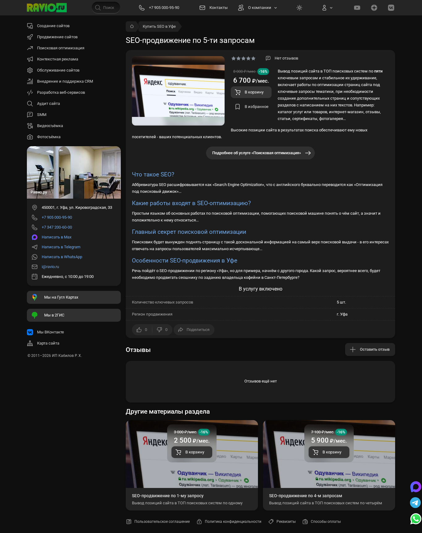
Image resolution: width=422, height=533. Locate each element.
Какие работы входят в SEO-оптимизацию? (191, 203)
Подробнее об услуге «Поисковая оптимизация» (256, 153)
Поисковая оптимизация (60, 48)
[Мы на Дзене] (374, 8)
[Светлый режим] (299, 8)
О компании (259, 7)
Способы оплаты (326, 521)
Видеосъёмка (50, 125)
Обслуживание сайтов (58, 70)
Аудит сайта (48, 103)
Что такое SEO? (153, 174)
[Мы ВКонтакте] (391, 8)
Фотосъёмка (49, 136)
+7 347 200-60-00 (57, 227)
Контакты (218, 7)
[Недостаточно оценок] (243, 58)
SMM (41, 114)
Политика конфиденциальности (233, 521)
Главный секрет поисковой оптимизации (189, 231)
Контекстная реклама (57, 59)
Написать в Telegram (61, 247)
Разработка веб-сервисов (61, 92)
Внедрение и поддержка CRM (65, 81)
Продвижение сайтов (57, 37)
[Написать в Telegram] (416, 503)
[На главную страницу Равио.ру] (47, 7)
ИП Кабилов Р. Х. (67, 355)
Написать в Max (56, 237)
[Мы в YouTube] (357, 8)
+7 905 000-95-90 (57, 217)
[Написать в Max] (416, 487)
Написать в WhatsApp (62, 256)
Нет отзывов (286, 58)
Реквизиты (286, 521)
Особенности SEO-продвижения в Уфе (184, 260)
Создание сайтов (53, 25)
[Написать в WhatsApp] (416, 519)
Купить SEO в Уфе (159, 26)
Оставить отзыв (375, 349)
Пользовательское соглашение (162, 521)
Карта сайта (48, 343)
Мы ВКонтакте (50, 332)
